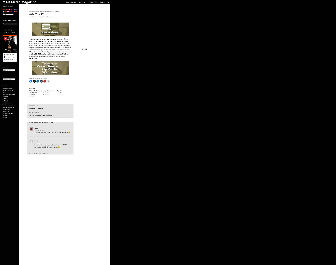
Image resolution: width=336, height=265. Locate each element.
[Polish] (9, 11)
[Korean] (8, 11)
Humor (42, 11)
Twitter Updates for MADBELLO (40, 114)
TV (53, 11)
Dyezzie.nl (5, 92)
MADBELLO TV (60, 47)
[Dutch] (8, 9)
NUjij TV (59, 90)
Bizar (38, 11)
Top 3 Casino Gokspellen (8, 113)
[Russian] (13, 11)
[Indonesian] (3, 11)
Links (102, 2)
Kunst (46, 11)
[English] (9, 9)
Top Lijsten (5, 115)
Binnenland (32, 11)
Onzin (50, 11)
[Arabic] (5, 9)
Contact (82, 2)
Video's (56, 11)
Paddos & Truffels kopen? (8, 107)
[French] (11, 9)
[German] (13, 9)
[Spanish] (14, 11)
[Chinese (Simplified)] (6, 9)
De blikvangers (39, 41)
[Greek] (14, 9)
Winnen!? (5, 117)
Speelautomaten (6, 109)
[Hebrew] (16, 9)
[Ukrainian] (3, 12)
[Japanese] (6, 11)
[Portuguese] (11, 11)
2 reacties (51, 17)
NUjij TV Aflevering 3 (48, 90)
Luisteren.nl (5, 96)
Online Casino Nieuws (8, 105)
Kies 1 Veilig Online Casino (9, 94)
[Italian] (5, 11)
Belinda (36, 128)
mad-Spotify (5, 100)
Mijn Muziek (71, 2)
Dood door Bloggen (36, 107)
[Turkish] (16, 11)
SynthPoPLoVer (6, 111)
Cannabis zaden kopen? (8, 90)
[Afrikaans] (3, 9)
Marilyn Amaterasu (7, 103)
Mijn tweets (84, 49)
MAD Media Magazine (19, 2)
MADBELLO (42, 17)
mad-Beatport (6, 98)
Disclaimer (93, 2)
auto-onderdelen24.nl (8, 88)
